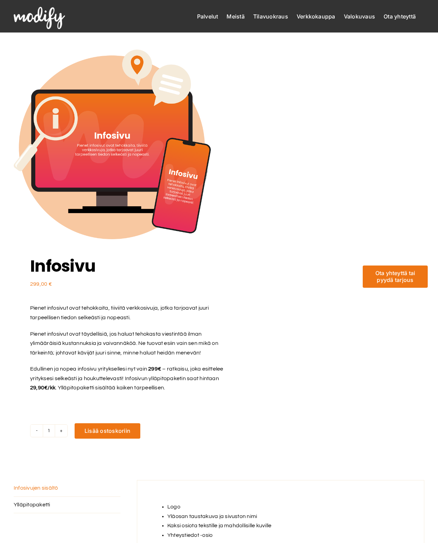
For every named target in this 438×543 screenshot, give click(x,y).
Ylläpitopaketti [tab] (32, 504)
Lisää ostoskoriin (107, 430)
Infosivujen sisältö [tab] (36, 488)
